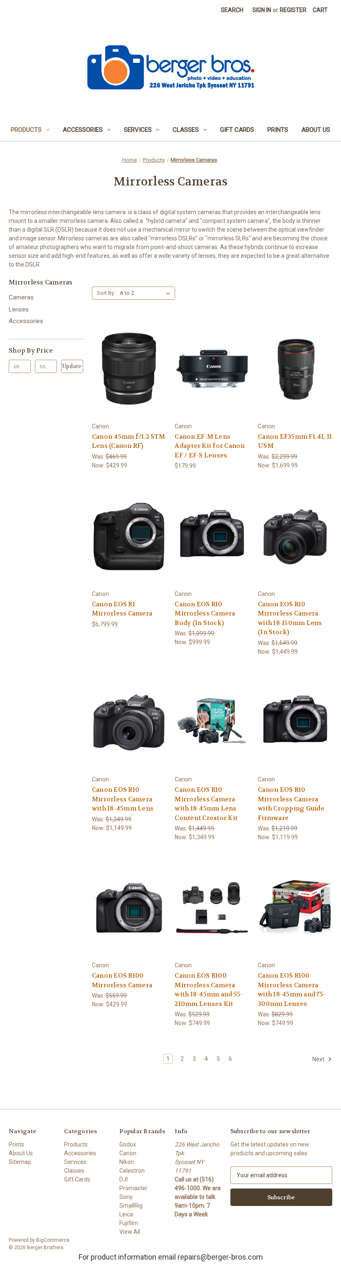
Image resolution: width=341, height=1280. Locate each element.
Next (319, 1059)
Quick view (127, 353)
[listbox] (147, 293)
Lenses (19, 309)
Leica (126, 1214)
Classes (186, 129)
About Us (315, 129)
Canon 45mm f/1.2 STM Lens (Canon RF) (128, 441)
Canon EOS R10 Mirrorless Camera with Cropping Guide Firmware (291, 804)
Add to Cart (129, 383)
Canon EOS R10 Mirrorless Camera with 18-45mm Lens (122, 799)
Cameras (21, 297)
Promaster (133, 1188)
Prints (277, 129)
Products (26, 129)
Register (293, 10)
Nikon (126, 1162)
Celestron (132, 1170)
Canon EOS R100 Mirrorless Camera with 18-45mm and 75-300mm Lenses (291, 989)
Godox (127, 1144)
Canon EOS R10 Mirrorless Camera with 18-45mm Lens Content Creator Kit (206, 804)
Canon (127, 1153)
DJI (123, 1179)
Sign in (261, 10)
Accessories (83, 129)
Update (72, 366)
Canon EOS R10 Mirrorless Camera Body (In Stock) (205, 613)
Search (232, 10)
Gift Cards (237, 129)
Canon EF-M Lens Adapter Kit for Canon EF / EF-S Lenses (210, 446)
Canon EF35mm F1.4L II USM (295, 441)
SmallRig (131, 1205)
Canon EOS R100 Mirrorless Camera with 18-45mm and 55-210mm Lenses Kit (208, 989)
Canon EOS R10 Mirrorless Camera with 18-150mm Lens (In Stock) (290, 618)
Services (138, 129)
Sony (126, 1197)
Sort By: (106, 293)
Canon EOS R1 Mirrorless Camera (122, 609)
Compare (126, 369)
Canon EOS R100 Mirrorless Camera (122, 980)
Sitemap (20, 1162)
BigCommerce (52, 1240)
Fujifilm (128, 1223)
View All (129, 1231)
